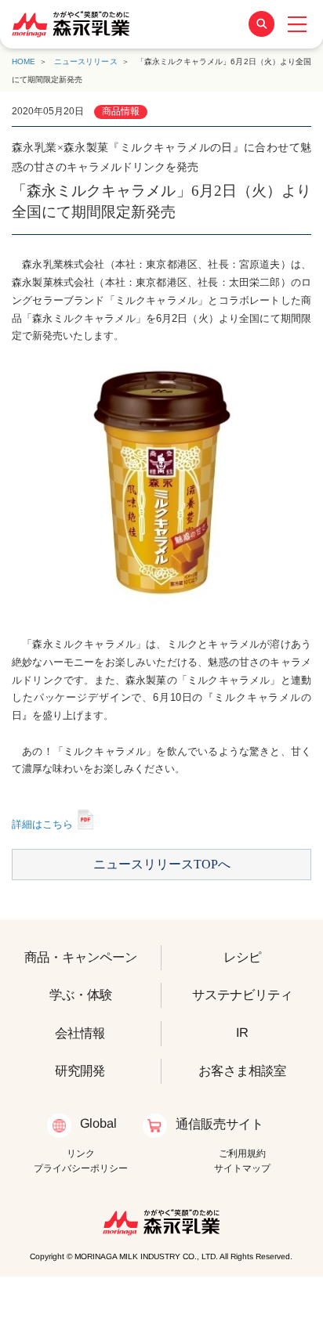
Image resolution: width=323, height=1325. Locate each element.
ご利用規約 (242, 1153)
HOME (23, 61)
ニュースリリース (85, 61)
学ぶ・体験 (80, 994)
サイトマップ (242, 1168)
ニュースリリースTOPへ (161, 864)
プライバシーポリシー (81, 1168)
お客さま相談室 (242, 1070)
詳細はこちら (42, 824)
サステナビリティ (242, 994)
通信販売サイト (219, 1124)
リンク (81, 1153)
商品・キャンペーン (80, 957)
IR (242, 1032)
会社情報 (80, 1032)
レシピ (242, 957)
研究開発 (80, 1070)
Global (98, 1123)
